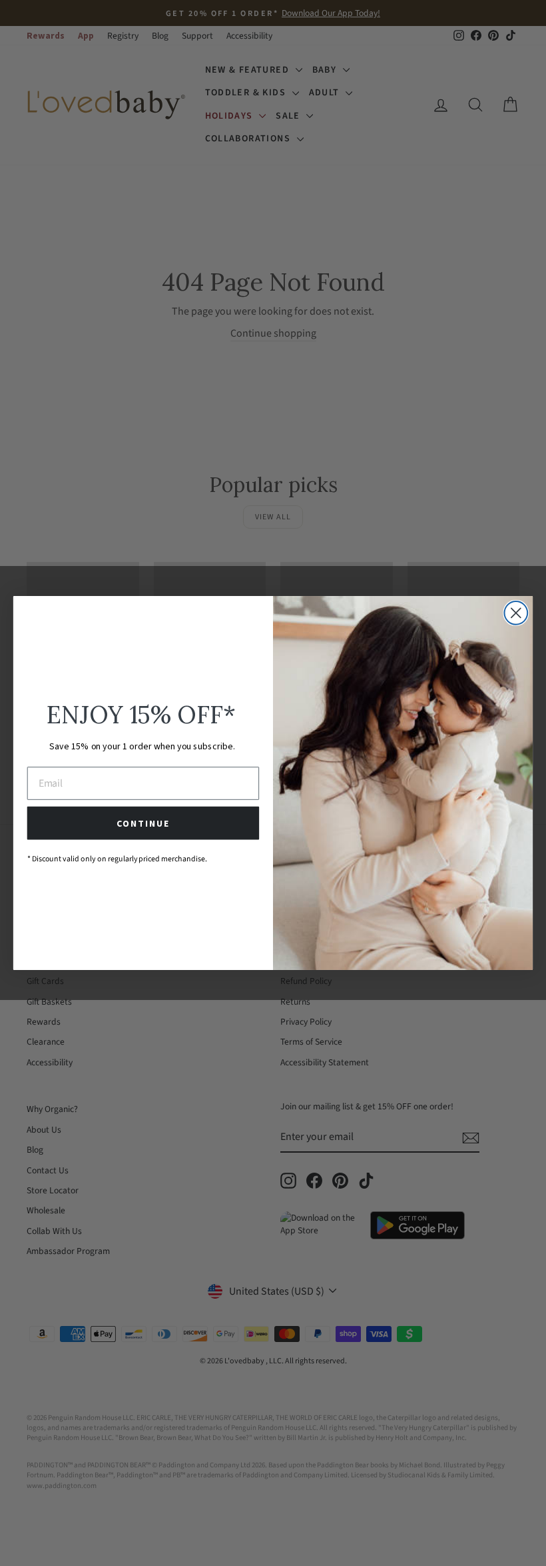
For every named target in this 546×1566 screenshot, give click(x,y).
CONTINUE (143, 823)
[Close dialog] (515, 613)
